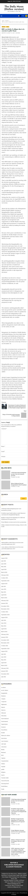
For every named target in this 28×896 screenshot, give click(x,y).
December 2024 (5, 606)
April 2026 (3, 569)
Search (4, 494)
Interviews (4, 738)
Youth (2, 789)
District (3, 707)
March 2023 (4, 665)
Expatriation (4, 724)
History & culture (5, 735)
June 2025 (3, 589)
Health (3, 732)
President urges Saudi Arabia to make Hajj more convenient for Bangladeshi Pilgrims (13, 514)
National (3, 752)
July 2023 (3, 654)
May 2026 (3, 566)
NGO (2, 755)
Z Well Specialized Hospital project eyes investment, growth (5, 474)
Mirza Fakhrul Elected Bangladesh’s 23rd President (5, 485)
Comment (4, 428)
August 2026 (4, 558)
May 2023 (3, 660)
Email (3, 451)
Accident (3, 687)
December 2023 (5, 640)
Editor (4, 33)
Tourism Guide (5, 778)
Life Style (3, 744)
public (2, 769)
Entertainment (5, 718)
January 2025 (4, 603)
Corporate (3, 701)
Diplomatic (4, 704)
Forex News (4, 730)
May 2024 (3, 626)
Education (3, 715)
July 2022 (3, 676)
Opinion (3, 758)
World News (4, 786)
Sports (2, 775)
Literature (4, 747)
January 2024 (4, 637)
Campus (3, 699)
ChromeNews (23, 893)
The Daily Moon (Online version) (14, 8)
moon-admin (4, 547)
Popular (3, 766)
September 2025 (5, 580)
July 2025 (3, 586)
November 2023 (5, 643)
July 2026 (3, 561)
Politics (7, 26)
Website (3, 456)
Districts (3, 710)
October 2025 (4, 578)
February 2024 (5, 634)
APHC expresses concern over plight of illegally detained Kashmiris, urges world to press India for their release (5, 852)
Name (3, 446)
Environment (4, 721)
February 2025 (5, 600)
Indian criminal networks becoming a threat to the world (5, 842)
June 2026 (3, 564)
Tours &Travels (5, 780)
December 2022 (5, 674)
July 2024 (3, 620)
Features (3, 727)
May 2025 (3, 592)
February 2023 (5, 668)
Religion (3, 772)
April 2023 (3, 662)
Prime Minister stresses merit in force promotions (13, 522)
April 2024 (3, 628)
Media (2, 749)
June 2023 (3, 657)
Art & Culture (4, 690)
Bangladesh (4, 693)
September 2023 (5, 648)
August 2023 (4, 651)
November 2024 (5, 609)
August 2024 (4, 617)
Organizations (4, 761)
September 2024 (5, 614)
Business (3, 26)
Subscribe (26, 16)
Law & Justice (4, 741)
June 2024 (3, 623)
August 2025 (4, 583)
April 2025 (3, 595)
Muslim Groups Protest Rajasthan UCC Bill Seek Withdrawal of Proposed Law (5, 821)
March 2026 (4, 572)
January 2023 (4, 671)
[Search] (23, 16)
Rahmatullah (4, 542)
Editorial (3, 713)
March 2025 (4, 597)
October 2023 (4, 645)
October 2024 (4, 612)
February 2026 (5, 575)
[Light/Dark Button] (19, 16)
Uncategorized (5, 783)
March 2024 (4, 631)
